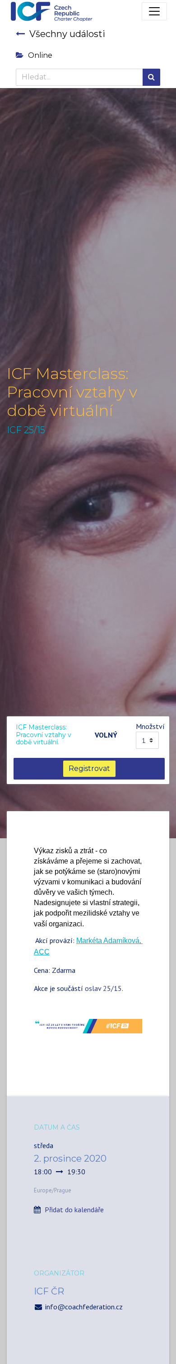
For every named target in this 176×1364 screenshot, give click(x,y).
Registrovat (89, 768)
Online (40, 55)
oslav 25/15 (103, 988)
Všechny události (67, 33)
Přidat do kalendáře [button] (74, 1209)
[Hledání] (151, 77)
